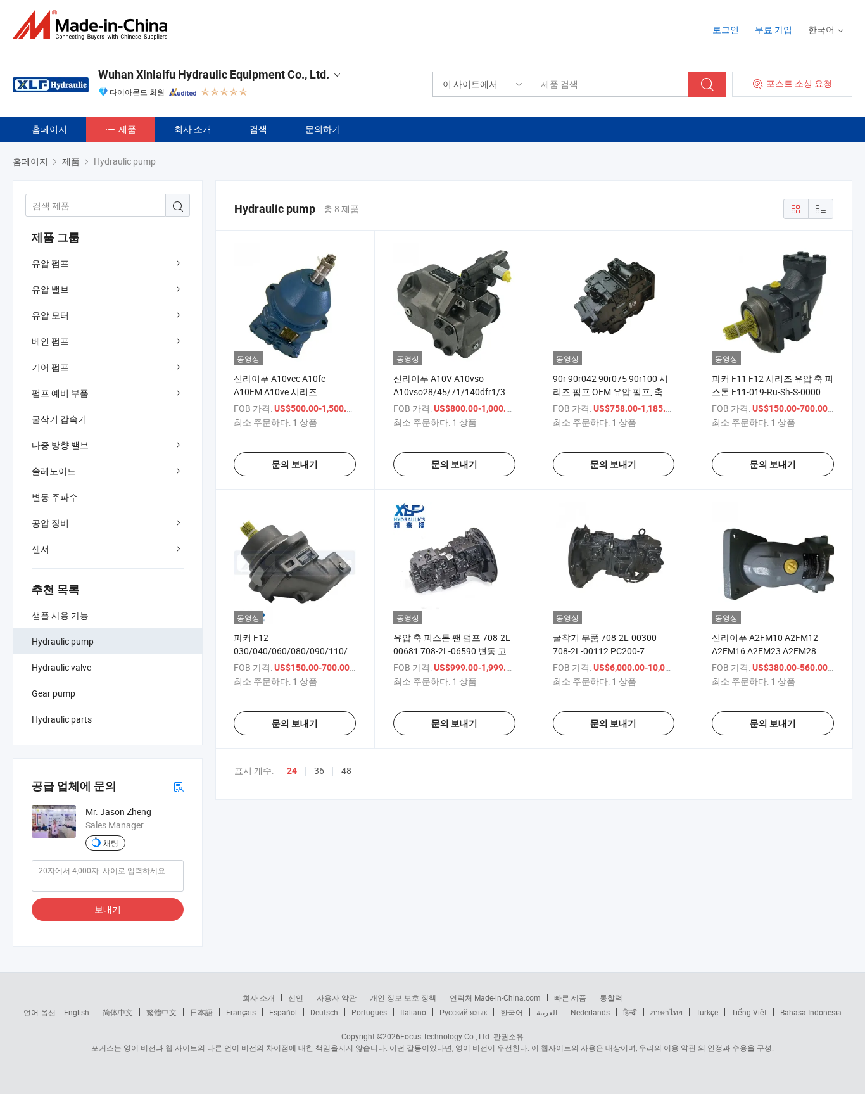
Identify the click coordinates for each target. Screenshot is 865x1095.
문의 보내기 (295, 464)
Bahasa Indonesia (811, 1012)
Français (241, 1012)
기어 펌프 (50, 367)
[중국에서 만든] (94, 25)
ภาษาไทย (666, 1012)
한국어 (511, 1012)
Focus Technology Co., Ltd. (445, 1036)
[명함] (179, 786)
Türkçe (707, 1012)
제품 (127, 129)
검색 (258, 129)
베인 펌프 (50, 341)
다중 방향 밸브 (60, 445)
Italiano (413, 1012)
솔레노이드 (54, 471)
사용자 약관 (337, 997)
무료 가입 (773, 29)
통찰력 (611, 997)
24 (292, 771)
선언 (295, 997)
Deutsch (324, 1012)
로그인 (725, 29)
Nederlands (590, 1012)
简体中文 (118, 1012)
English (76, 1012)
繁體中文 (161, 1012)
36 (319, 770)
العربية (546, 1012)
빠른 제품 (570, 997)
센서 (40, 549)
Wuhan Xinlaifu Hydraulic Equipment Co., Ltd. (213, 74)
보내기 (107, 909)
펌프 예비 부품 (60, 393)
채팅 (110, 843)
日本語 (201, 1012)
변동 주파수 (55, 497)
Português (369, 1012)
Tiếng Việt (749, 1012)
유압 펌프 (50, 263)
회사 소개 (193, 129)
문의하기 (323, 129)
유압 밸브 (50, 289)
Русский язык (463, 1012)
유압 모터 (50, 315)
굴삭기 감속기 (59, 419)
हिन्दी (630, 1012)
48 (346, 770)
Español (283, 1012)
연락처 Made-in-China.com (495, 997)
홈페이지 (49, 129)
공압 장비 (50, 523)
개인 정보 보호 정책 (403, 997)
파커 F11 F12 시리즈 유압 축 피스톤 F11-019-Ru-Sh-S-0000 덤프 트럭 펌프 (772, 391)
